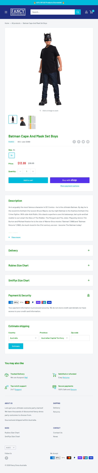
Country (11, 332)
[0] (91, 12)
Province (43, 332)
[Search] (78, 12)
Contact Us (57, 432)
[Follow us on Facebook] (6, 458)
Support (18, 389)
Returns (66, 377)
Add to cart (28, 180)
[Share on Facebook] (74, 141)
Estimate (16, 346)
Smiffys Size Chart (12, 436)
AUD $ (8, 448)
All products (16, 23)
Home (7, 23)
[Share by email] (88, 141)
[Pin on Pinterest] (78, 141)
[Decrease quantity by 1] (20, 171)
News (55, 436)
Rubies (11, 142)
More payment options (69, 186)
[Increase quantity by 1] (32, 171)
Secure (74, 389)
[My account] (86, 12)
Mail (26, 377)
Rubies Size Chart (12, 432)
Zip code (74, 332)
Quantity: (12, 171)
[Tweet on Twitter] (83, 141)
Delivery (56, 408)
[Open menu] (6, 12)
